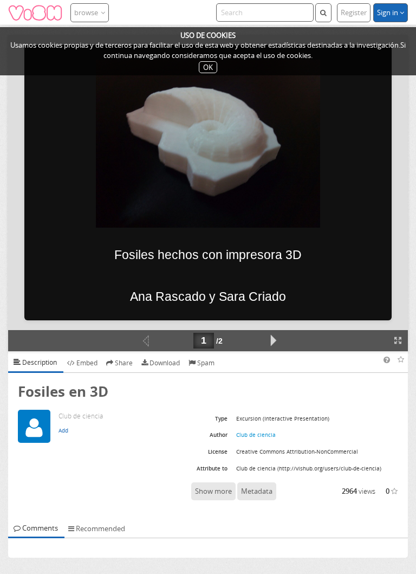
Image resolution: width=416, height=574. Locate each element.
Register (354, 12)
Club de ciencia (256, 434)
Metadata (256, 491)
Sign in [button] (388, 12)
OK (208, 67)
